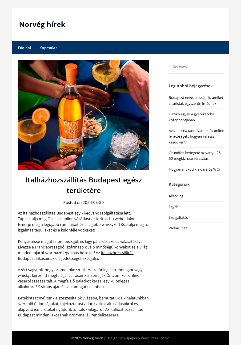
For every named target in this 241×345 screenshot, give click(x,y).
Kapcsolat (48, 47)
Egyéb (173, 206)
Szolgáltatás (178, 217)
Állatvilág (176, 196)
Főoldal (24, 47)
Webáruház (178, 228)
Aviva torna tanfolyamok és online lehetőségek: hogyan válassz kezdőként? (196, 136)
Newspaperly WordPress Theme (144, 338)
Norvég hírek (42, 24)
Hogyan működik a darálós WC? (194, 169)
